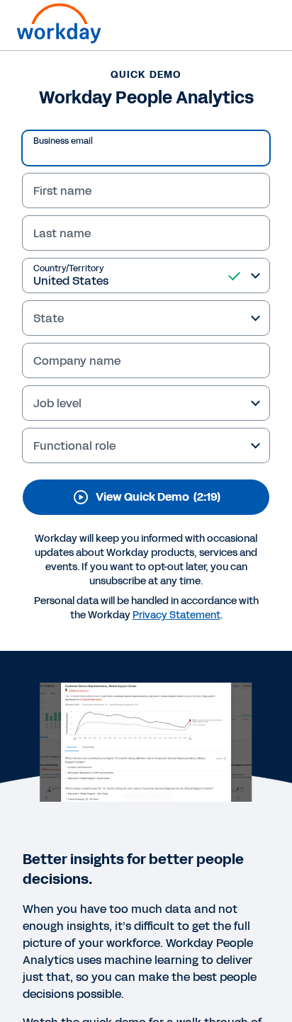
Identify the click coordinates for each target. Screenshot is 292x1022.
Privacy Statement (176, 615)
